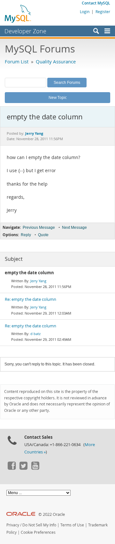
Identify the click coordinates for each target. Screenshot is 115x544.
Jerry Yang (38, 280)
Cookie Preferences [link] (38, 532)
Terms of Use (72, 525)
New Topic (58, 97)
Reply (26, 235)
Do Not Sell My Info (39, 525)
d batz (35, 333)
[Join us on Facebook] (11, 468)
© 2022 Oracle (51, 514)
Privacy (12, 525)
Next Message (74, 227)
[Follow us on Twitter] (23, 468)
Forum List (16, 61)
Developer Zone (25, 31)
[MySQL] (18, 13)
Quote (43, 235)
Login (84, 11)
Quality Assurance (56, 61)
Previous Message (39, 227)
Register (103, 11)
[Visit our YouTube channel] (35, 468)
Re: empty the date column (30, 299)
